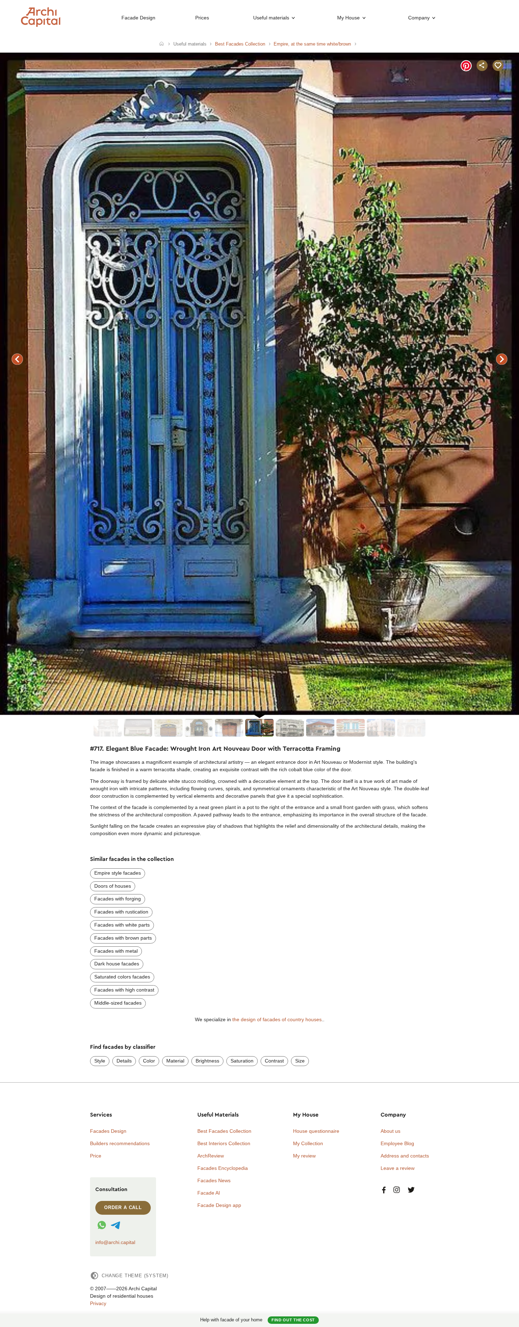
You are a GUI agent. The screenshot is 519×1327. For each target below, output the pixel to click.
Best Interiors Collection (223, 1143)
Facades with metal (116, 951)
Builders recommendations (120, 1143)
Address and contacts (405, 1156)
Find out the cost (293, 1320)
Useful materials (271, 17)
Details (124, 1061)
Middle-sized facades (118, 1003)
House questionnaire (316, 1131)
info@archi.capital (115, 1242)
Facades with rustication (121, 912)
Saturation (242, 1061)
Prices (202, 17)
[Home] (161, 44)
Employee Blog (397, 1143)
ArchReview (210, 1156)
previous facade (17, 359)
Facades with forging (117, 898)
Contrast (274, 1061)
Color (149, 1061)
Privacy (98, 1303)
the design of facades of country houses (277, 1019)
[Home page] (41, 25)
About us (390, 1131)
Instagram (396, 1190)
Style (99, 1061)
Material (175, 1061)
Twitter (411, 1190)
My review (304, 1156)
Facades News (214, 1180)
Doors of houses (112, 886)
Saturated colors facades (122, 977)
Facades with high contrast (124, 990)
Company (419, 17)
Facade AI (208, 1193)
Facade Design (138, 17)
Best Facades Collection (224, 1131)
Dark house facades (116, 963)
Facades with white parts (122, 925)
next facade (502, 359)
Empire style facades (117, 873)
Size (300, 1061)
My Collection (308, 1143)
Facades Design (108, 1131)
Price (95, 1156)
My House (348, 17)
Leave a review (397, 1168)
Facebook (384, 1190)
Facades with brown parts (123, 938)
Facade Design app (219, 1205)
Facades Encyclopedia (222, 1168)
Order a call (123, 1207)
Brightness (207, 1061)
